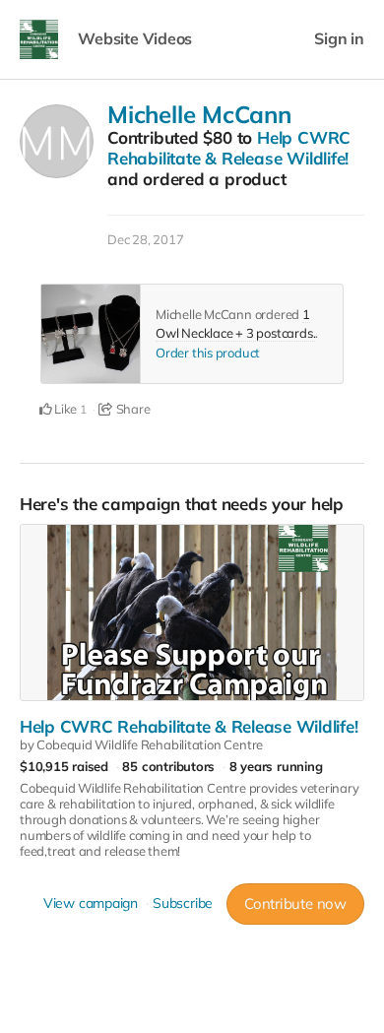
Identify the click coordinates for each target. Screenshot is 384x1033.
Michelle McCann (199, 114)
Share (132, 409)
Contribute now (295, 903)
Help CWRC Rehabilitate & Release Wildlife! (229, 147)
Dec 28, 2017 (145, 239)
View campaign (90, 903)
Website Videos (135, 39)
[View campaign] (192, 612)
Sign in (339, 39)
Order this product (208, 352)
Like (64, 409)
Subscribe (183, 903)
